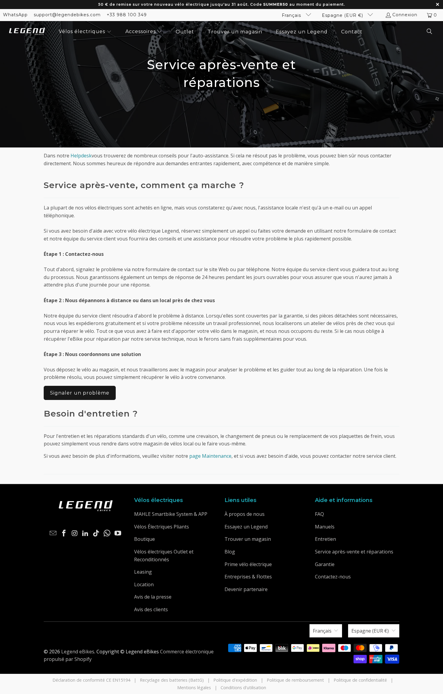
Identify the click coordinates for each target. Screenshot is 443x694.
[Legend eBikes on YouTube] (117, 533)
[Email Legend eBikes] (53, 533)
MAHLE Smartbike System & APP (170, 514)
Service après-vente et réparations (354, 551)
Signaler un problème (79, 393)
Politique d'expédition (235, 680)
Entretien (325, 539)
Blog (230, 551)
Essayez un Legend (246, 526)
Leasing (143, 572)
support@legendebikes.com (67, 14)
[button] (85, 32)
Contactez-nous (333, 576)
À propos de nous (245, 514)
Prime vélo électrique (248, 564)
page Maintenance (210, 456)
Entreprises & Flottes (248, 576)
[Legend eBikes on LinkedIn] (85, 533)
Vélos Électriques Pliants (161, 526)
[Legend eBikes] (27, 32)
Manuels (325, 526)
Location (144, 584)
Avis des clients (151, 609)
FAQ (319, 514)
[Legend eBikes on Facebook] (64, 533)
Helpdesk (81, 155)
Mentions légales (194, 687)
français (292, 15)
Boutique (144, 539)
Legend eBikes (77, 651)
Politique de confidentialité (360, 680)
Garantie (325, 564)
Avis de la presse (152, 596)
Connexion (404, 14)
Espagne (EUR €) (343, 15)
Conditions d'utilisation (243, 687)
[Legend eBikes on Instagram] (74, 533)
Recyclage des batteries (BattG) (172, 680)
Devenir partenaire (246, 589)
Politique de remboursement (295, 680)
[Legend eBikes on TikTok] (96, 533)
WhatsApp (15, 14)
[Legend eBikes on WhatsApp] (107, 533)
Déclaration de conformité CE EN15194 (91, 680)
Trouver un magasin (248, 539)
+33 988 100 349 (127, 14)
